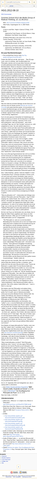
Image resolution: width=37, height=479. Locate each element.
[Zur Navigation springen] (3, 2)
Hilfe (3, 463)
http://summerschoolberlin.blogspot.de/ (17, 22)
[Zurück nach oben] (18, 466)
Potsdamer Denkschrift (21, 410)
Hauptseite (4, 456)
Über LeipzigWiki (17, 476)
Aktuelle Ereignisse (6, 457)
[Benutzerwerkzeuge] (34, 2)
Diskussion (7, 6)
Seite (3, 6)
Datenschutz (9, 476)
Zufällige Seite (5, 461)
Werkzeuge (34, 6)
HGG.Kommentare (6, 14)
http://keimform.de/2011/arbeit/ (12, 332)
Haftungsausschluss (27, 476)
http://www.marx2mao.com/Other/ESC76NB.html (16, 404)
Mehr (11, 5)
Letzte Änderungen (6, 459)
